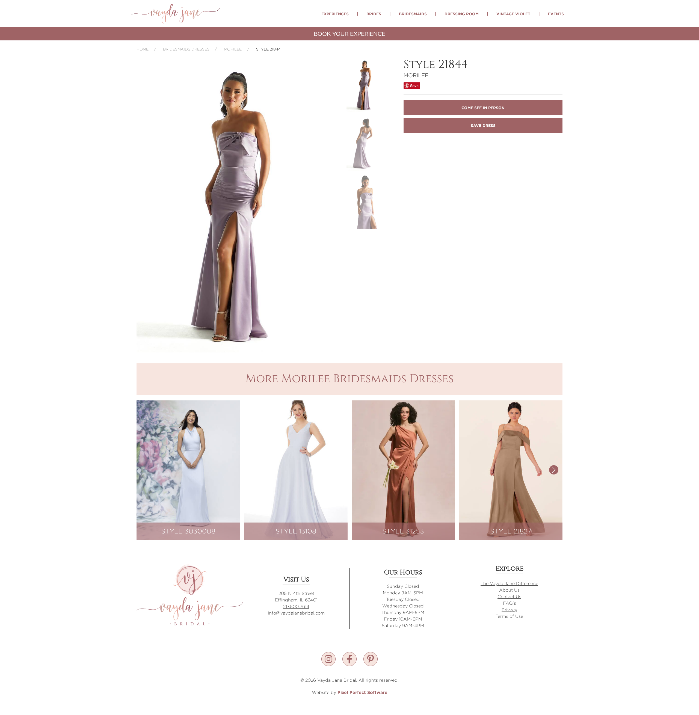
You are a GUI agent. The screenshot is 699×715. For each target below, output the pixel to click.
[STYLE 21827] (510, 469)
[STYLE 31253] (403, 469)
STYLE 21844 (268, 49)
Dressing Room (462, 14)
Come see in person (483, 108)
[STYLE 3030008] (188, 469)
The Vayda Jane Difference (509, 583)
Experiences (335, 14)
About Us (509, 590)
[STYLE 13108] (296, 469)
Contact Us (509, 596)
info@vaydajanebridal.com (296, 613)
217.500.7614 (296, 606)
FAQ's (509, 603)
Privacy (509, 609)
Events (556, 14)
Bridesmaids (413, 14)
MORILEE (233, 49)
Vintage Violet (513, 14)
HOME (143, 49)
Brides (373, 14)
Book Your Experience (349, 34)
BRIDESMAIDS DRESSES (186, 49)
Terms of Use (509, 616)
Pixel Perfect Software (362, 692)
